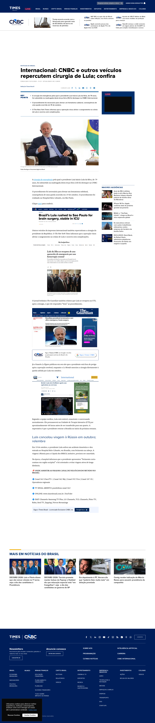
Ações (122, 674)
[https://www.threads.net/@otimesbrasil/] (126, 637)
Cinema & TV (82, 674)
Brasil (38, 9)
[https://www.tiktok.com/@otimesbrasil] (108, 637)
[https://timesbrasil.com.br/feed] (117, 637)
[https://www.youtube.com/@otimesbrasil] (104, 637)
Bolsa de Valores (127, 678)
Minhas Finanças (71, 9)
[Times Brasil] (15, 9)
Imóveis (102, 686)
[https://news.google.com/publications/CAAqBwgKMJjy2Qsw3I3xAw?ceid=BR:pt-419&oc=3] (122, 637)
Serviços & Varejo (106, 690)
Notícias (59, 674)
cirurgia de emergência (43, 180)
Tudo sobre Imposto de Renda (42, 695)
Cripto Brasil (56, 9)
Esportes (97, 9)
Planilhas (38, 686)
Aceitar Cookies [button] (30, 715)
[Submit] (122, 3)
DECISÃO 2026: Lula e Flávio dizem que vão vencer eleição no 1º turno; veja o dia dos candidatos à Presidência (24, 581)
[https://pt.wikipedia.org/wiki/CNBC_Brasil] (113, 637)
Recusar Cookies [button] (14, 715)
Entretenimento (110, 9)
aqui (40, 204)
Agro (101, 676)
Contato (140, 637)
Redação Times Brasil (27, 86)
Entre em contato (55, 653)
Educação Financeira (39, 675)
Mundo (46, 9)
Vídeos (58, 682)
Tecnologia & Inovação (104, 681)
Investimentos (86, 9)
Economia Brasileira (13, 675)
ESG (100, 701)
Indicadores (14, 680)
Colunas (142, 9)
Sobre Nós (87, 648)
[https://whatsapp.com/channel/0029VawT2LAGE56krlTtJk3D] (130, 637)
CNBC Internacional (126, 659)
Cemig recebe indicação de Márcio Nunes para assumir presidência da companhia (129, 580)
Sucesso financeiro (42, 690)
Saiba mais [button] (32, 710)
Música (80, 682)
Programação (89, 654)
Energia (102, 694)
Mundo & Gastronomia (83, 687)
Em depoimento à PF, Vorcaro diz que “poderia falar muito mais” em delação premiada (94, 580)
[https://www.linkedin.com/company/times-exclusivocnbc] (95, 637)
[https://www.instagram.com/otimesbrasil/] (99, 637)
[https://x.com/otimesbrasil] (91, 637)
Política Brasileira (13, 685)
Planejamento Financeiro (40, 681)
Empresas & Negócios (127, 9)
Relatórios (60, 678)
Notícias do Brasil (28, 65)
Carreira (121, 654)
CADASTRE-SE (16, 658)
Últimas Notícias (90, 659)
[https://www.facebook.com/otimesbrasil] (86, 637)
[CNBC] (16, 22)
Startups (102, 705)
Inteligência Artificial (127, 648)
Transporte (104, 698)
